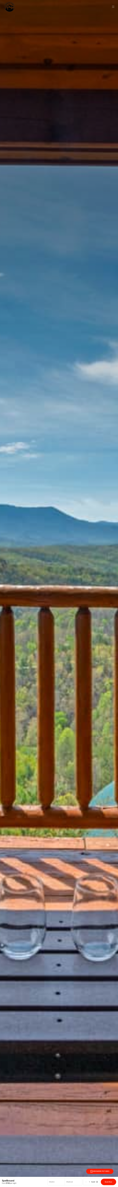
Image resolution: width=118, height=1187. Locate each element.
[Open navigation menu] (113, 7)
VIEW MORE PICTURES (101, 1171)
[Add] (97, 1182)
